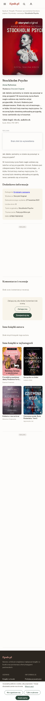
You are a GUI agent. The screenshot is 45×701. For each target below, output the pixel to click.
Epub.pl (14, 4)
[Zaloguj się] (31, 4)
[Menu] (4, 4)
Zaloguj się (22, 309)
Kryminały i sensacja (16, 13)
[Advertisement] (22, 252)
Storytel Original (17, 89)
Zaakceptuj (22, 698)
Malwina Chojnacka (9, 419)
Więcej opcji (29, 686)
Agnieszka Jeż (28, 421)
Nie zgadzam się (13, 693)
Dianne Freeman (8, 382)
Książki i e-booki (8, 679)
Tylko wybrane (32, 693)
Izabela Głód (28, 380)
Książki (11, 11)
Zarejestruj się (22, 315)
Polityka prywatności (33, 679)
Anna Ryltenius (9, 85)
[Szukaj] (24, 4)
